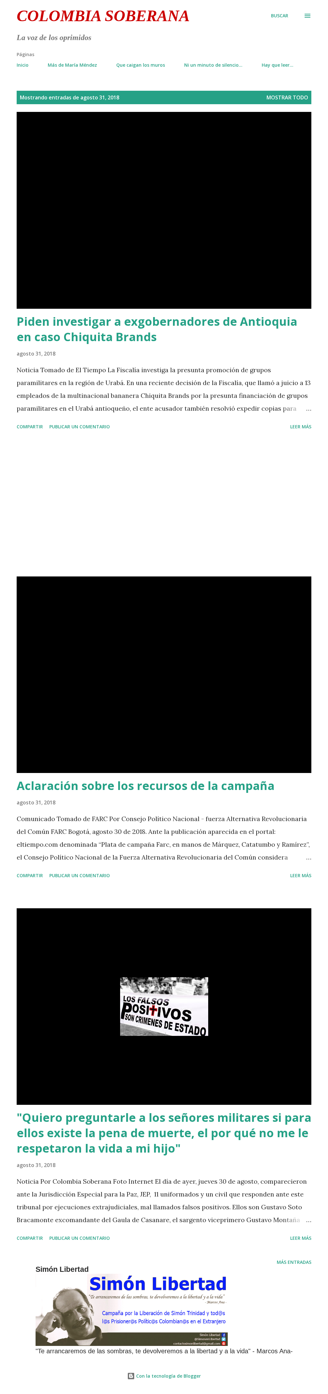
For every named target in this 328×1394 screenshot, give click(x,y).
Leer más (300, 427)
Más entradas (294, 1262)
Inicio (23, 65)
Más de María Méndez (72, 65)
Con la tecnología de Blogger (168, 1376)
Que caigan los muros (140, 65)
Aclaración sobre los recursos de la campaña (146, 786)
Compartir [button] (30, 427)
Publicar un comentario (79, 427)
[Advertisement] (164, 504)
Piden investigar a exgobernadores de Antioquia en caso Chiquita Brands (157, 329)
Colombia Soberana (103, 16)
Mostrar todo (287, 97)
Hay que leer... (277, 65)
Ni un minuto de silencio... (213, 65)
